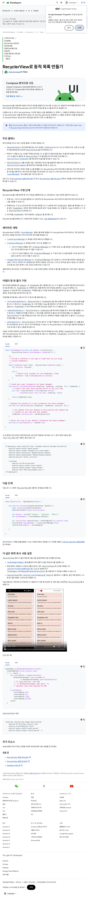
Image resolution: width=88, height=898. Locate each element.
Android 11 (6, 847)
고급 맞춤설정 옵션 (51, 219)
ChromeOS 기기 (65, 804)
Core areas (19, 11)
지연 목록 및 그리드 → (14, 96)
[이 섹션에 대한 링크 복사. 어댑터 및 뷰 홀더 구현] (28, 281)
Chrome (5, 864)
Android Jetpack (15, 72)
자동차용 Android (65, 808)
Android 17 (6, 827)
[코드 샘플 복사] (84, 348)
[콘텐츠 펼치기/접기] (15, 38)
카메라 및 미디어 (36, 808)
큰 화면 (62, 797)
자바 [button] (16, 344)
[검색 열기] (57, 2)
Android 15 (6, 834)
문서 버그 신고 (64, 830)
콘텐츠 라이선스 (34, 773)
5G (32, 814)
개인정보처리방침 (36, 811)
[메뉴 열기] (3, 2)
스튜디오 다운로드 (36, 837)
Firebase (5, 868)
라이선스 (18, 882)
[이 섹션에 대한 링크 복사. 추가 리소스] (17, 742)
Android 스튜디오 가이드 (39, 827)
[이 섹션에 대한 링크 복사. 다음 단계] (15, 483)
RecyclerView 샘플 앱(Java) (50, 179)
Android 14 (6, 837)
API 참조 (33, 834)
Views (36, 11)
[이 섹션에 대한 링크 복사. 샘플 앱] (11, 753)
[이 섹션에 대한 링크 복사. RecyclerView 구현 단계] (32, 190)
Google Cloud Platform (11, 871)
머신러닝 (34, 801)
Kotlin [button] (7, 344)
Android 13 (6, 840)
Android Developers (9, 32)
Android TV (63, 811)
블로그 (5, 814)
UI (29, 11)
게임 (32, 797)
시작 (79, 28)
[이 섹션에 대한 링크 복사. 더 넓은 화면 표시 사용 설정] (34, 553)
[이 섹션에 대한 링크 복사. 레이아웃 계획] (19, 228)
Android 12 (6, 844)
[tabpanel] (44, 389)
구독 (31, 887)
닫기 (69, 28)
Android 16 (6, 830)
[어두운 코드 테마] (81, 348)
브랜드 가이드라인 (29, 882)
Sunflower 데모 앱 (13, 766)
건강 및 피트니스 (36, 804)
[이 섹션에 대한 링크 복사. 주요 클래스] (17, 138)
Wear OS (63, 801)
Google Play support (66, 834)
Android (5, 797)
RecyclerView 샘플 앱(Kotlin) (22, 179)
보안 (4, 804)
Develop (6, 11)
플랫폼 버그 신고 (65, 827)
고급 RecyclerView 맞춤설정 (72, 542)
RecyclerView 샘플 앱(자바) (17, 761)
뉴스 (4, 811)
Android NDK (35, 840)
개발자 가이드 (35, 830)
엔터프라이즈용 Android (10, 801)
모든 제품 (6, 875)
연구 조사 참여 (64, 837)
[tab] (7, 343)
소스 (4, 808)
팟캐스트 (5, 818)
